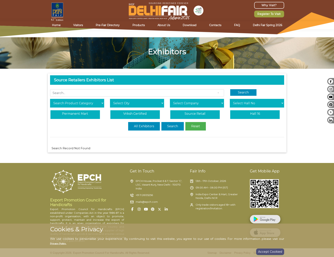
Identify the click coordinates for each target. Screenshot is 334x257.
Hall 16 (255, 113)
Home (56, 25)
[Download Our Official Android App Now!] (267, 220)
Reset (195, 126)
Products (138, 25)
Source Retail (195, 113)
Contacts (215, 25)
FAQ (237, 25)
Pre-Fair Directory (108, 25)
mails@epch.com (147, 201)
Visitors (78, 25)
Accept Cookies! (270, 252)
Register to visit (269, 14)
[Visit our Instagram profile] (139, 209)
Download (189, 25)
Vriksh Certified (135, 113)
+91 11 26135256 (144, 195)
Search (243, 92)
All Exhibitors (144, 126)
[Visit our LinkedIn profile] (166, 209)
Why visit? (269, 5)
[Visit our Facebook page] (132, 209)
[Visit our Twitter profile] (159, 209)
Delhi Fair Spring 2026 (267, 25)
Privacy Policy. (58, 243)
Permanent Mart (75, 113)
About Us (164, 25)
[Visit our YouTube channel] (145, 209)
